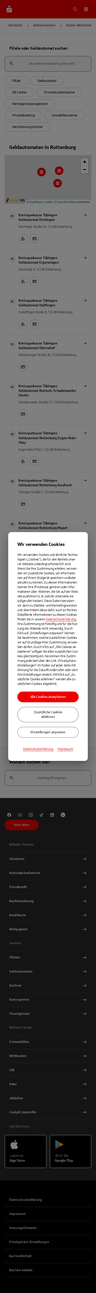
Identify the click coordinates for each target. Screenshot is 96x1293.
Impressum (65, 749)
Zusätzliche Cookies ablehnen (48, 714)
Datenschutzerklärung (61, 619)
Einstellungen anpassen (47, 732)
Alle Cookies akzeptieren (48, 697)
